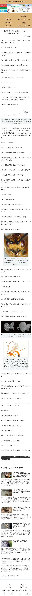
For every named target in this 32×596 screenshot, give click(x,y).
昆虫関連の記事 (6, 459)
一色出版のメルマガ (7, 457)
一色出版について (23, 587)
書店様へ (8, 587)
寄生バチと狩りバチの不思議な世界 (22, 457)
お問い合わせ (23, 585)
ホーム (8, 585)
